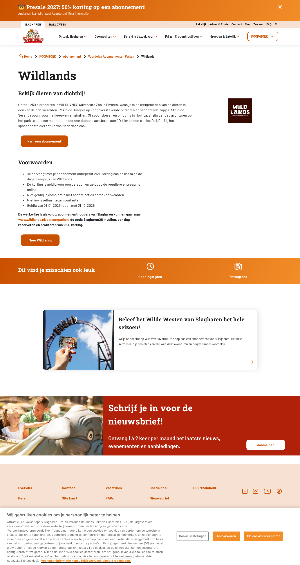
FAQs (110, 498)
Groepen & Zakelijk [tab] (223, 36)
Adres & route (219, 24)
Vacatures (114, 488)
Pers (22, 498)
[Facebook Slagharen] (244, 491)
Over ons (25, 488)
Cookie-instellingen (192, 536)
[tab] (263, 36)
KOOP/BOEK (259, 36)
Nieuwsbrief (159, 498)
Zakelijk (201, 24)
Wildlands (47, 75)
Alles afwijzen (226, 536)
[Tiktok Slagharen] (279, 491)
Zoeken (258, 24)
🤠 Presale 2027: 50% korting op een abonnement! (82, 7)
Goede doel (159, 488)
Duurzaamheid (204, 488)
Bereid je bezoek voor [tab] (139, 36)
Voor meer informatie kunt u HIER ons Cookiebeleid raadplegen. (86, 560)
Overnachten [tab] (103, 36)
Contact (236, 24)
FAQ (269, 24)
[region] (150, 536)
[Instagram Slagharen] (255, 491)
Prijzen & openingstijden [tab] (182, 36)
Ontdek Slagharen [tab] (71, 36)
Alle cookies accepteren (263, 536)
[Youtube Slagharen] (267, 491)
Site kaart (69, 498)
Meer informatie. (78, 13)
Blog (248, 24)
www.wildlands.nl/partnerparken (43, 219)
